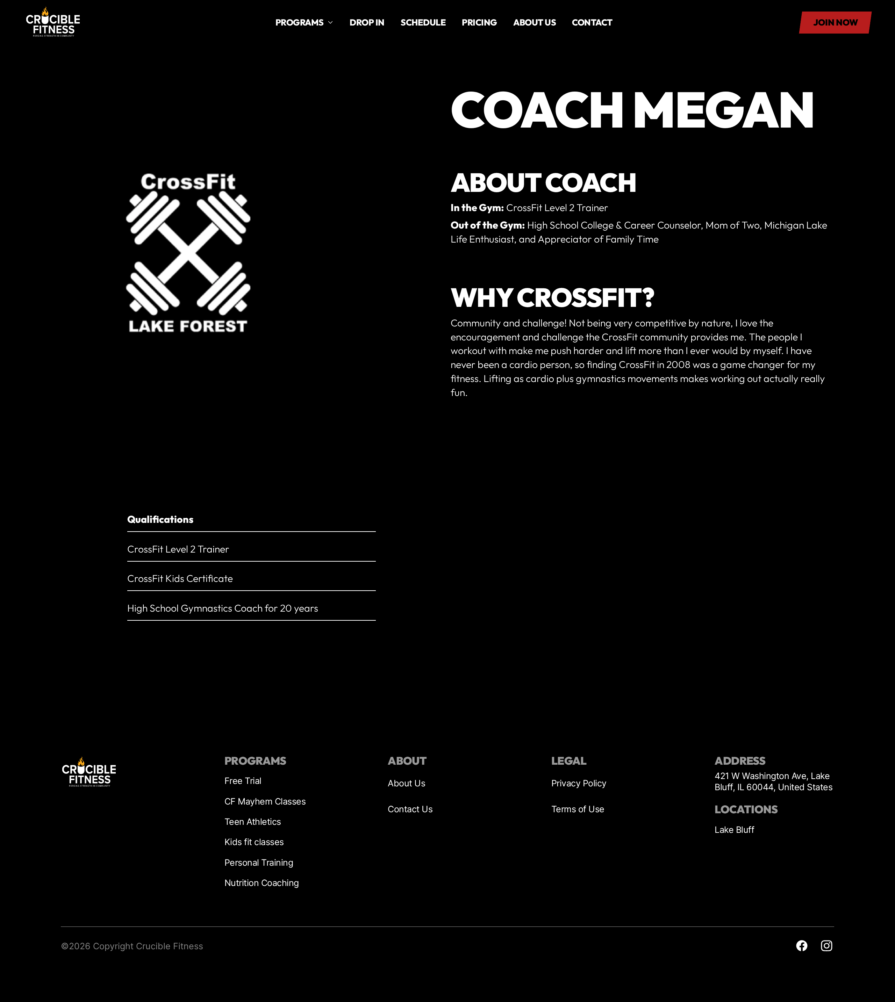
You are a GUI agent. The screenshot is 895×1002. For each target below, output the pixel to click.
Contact (592, 22)
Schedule (423, 22)
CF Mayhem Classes (265, 801)
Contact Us (410, 809)
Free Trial (243, 781)
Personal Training (258, 862)
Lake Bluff (734, 829)
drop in (367, 22)
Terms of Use (577, 809)
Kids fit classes (254, 842)
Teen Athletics (252, 821)
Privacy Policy (579, 783)
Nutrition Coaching (261, 883)
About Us (406, 783)
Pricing (479, 22)
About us (534, 22)
